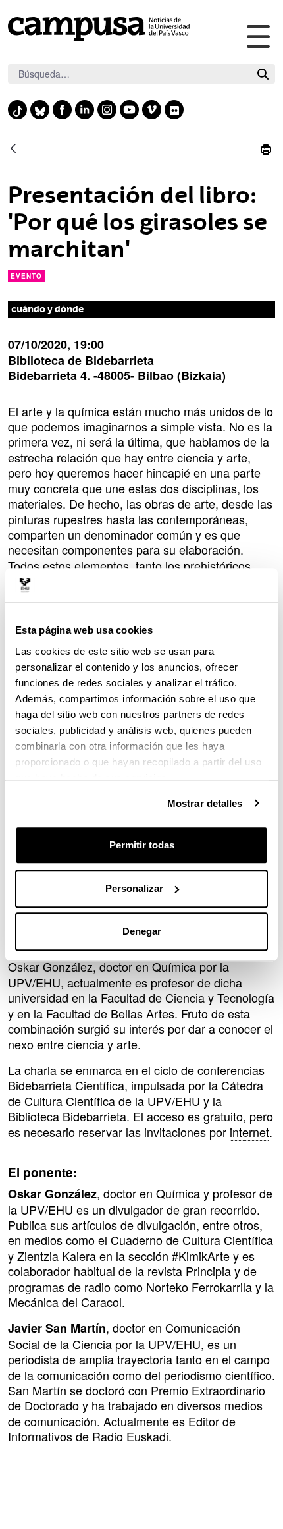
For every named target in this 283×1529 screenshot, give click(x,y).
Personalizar (134, 888)
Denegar (141, 931)
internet (249, 1131)
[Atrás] (13, 149)
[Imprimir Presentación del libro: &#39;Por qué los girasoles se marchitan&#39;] (266, 149)
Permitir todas (141, 844)
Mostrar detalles (205, 803)
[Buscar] (263, 74)
